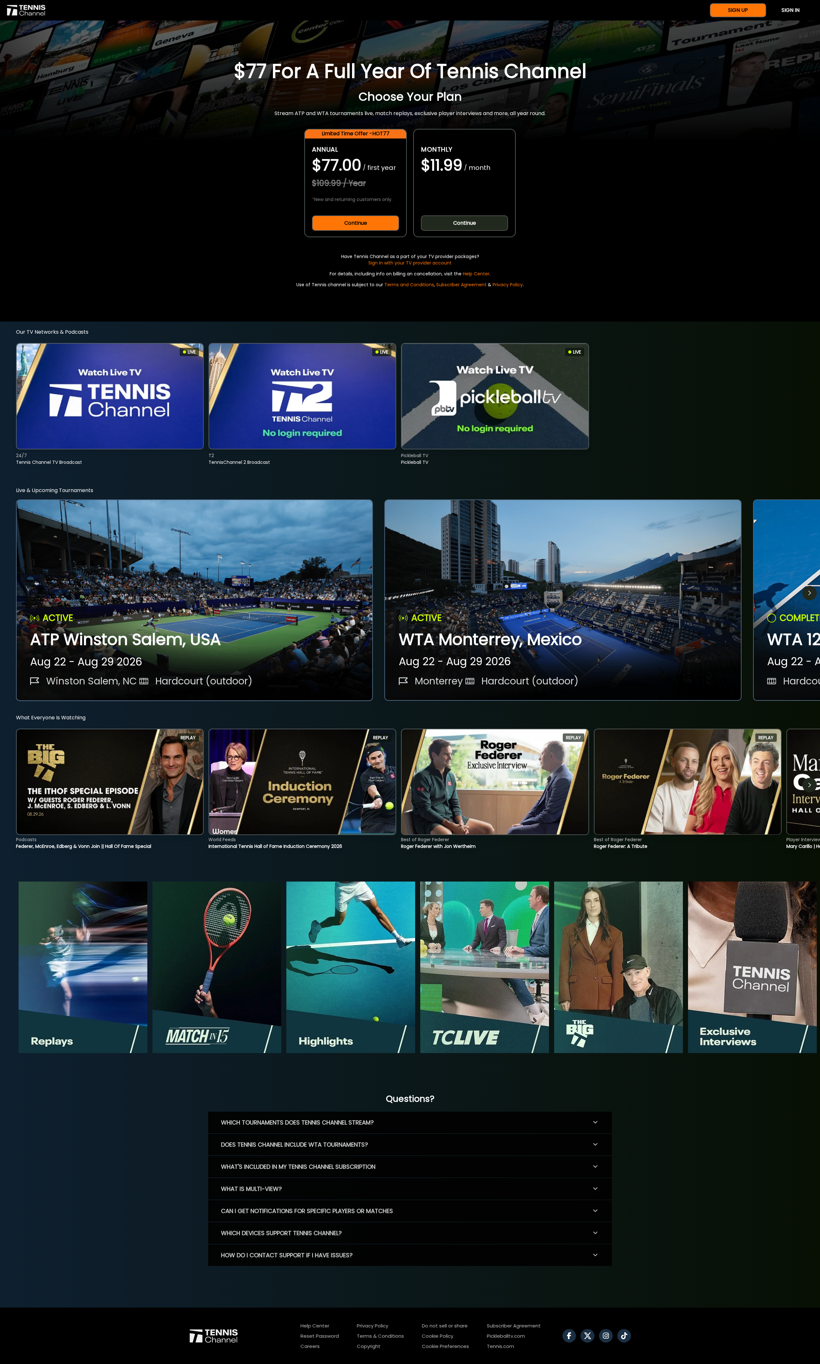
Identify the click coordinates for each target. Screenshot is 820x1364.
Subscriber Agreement (461, 284)
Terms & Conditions (380, 1336)
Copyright (369, 1346)
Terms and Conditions (409, 284)
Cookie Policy (437, 1336)
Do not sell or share (445, 1325)
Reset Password (319, 1336)
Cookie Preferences (445, 1346)
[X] (589, 1336)
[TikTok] (625, 1336)
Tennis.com (500, 1346)
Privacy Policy (508, 284)
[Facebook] (570, 1336)
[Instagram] (607, 1336)
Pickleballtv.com (506, 1336)
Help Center (476, 274)
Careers (310, 1346)
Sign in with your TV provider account (410, 263)
